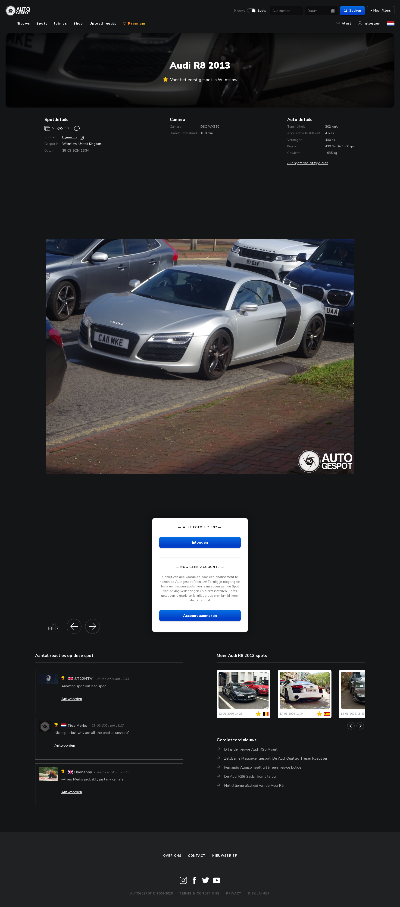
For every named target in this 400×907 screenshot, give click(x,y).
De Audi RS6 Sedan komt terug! (250, 776)
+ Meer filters (380, 10)
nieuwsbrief (224, 856)
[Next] (360, 725)
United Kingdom (90, 144)
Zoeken (355, 10)
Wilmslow (69, 144)
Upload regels (103, 23)
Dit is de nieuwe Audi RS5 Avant (251, 749)
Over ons (172, 856)
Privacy (233, 893)
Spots (261, 10)
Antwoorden (71, 698)
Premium (136, 23)
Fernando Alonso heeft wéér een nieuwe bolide (262, 767)
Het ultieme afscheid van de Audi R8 (254, 785)
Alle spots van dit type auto (307, 163)
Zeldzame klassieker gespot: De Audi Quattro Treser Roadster (275, 758)
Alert (347, 23)
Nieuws (239, 10)
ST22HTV (83, 679)
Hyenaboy (69, 137)
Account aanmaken (200, 615)
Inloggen (372, 23)
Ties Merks (77, 725)
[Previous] (351, 725)
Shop (78, 23)
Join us (60, 23)
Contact (197, 856)
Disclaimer (259, 893)
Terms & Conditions (199, 893)
